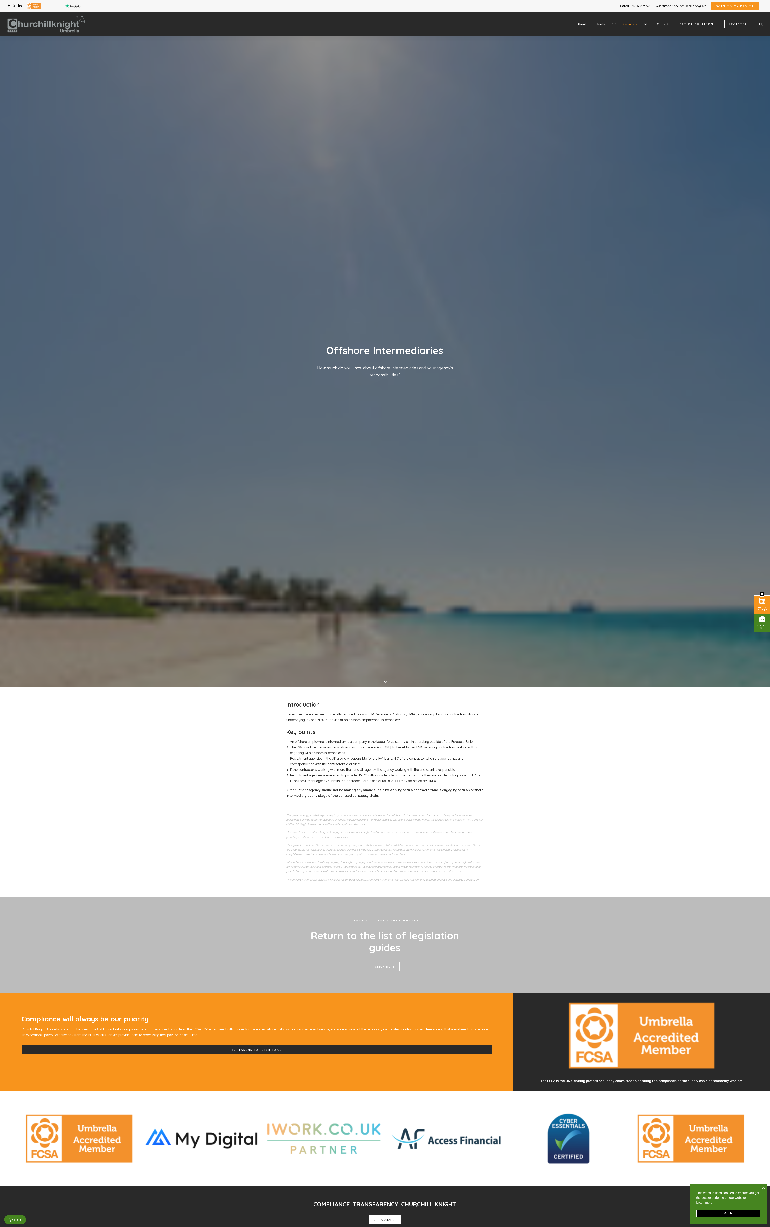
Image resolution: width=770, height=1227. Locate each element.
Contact (663, 24)
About (582, 24)
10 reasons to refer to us (257, 1050)
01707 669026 (696, 6)
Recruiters (630, 24)
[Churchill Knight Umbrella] (46, 24)
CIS (614, 24)
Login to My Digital (735, 6)
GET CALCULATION (385, 1220)
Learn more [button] (704, 1202)
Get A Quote (762, 609)
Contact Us (762, 627)
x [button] (763, 1187)
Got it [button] (728, 1213)
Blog (647, 24)
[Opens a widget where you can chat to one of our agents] (15, 1220)
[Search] (761, 24)
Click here (385, 966)
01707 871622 (640, 6)
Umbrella (599, 24)
